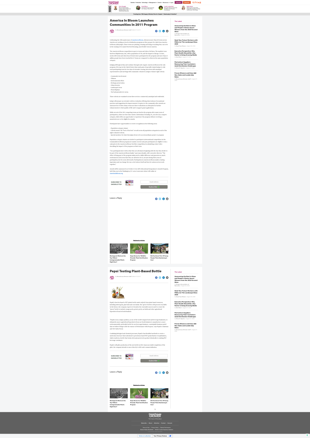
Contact (163, 423)
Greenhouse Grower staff (124, 30)
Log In (171, 2)
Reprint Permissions (165, 427)
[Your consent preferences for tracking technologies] (307, 435)
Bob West (178, 57)
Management (152, 2)
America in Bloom (137, 40)
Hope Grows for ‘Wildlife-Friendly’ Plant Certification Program (139, 258)
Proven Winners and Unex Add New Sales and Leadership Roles (185, 75)
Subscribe (186, 2)
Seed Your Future (181, 46)
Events (159, 2)
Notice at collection (145, 436)
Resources (166, 2)
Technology (145, 2)
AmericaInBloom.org (116, 173)
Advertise (178, 2)
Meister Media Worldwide (146, 429)
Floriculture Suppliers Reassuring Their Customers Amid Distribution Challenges (185, 64)
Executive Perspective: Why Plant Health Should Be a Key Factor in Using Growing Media (186, 53)
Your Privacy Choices (160, 436)
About (150, 423)
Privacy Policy (154, 427)
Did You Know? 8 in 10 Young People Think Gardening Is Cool (159, 258)
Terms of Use (146, 427)
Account (169, 423)
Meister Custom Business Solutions (164, 429)
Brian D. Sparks (180, 68)
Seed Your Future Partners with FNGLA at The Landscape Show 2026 (186, 42)
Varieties (133, 2)
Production (138, 2)
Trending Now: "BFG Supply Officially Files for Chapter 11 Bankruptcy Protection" (155, 14)
